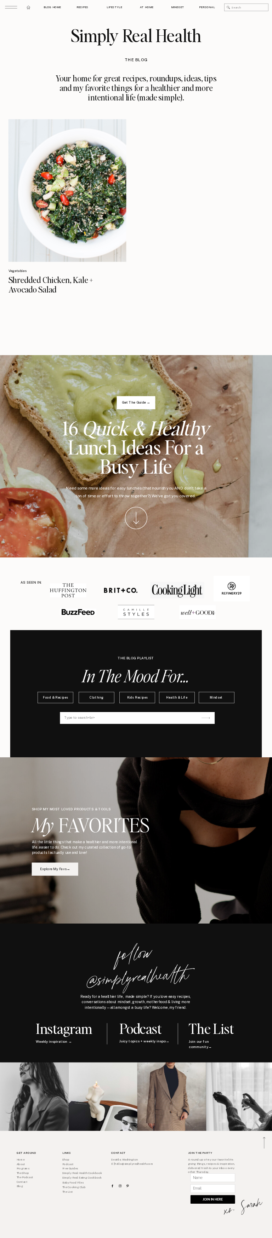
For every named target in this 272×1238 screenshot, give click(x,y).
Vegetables (17, 271)
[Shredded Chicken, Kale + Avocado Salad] (67, 190)
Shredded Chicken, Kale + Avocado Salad (50, 284)
